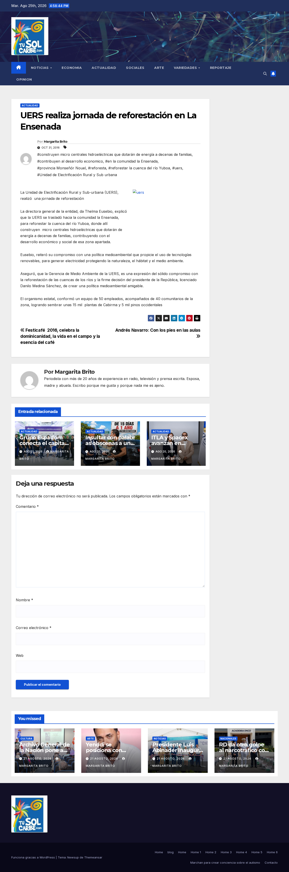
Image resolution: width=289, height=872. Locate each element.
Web (19, 655)
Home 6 (272, 852)
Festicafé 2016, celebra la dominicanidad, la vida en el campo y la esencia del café (60, 336)
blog (171, 852)
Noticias (40, 68)
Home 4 (241, 852)
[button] (265, 73)
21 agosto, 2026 (37, 758)
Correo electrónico (33, 627)
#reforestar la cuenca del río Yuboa (139, 168)
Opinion (24, 79)
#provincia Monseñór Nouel (61, 168)
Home (159, 852)
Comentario (27, 506)
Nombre (24, 600)
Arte (159, 68)
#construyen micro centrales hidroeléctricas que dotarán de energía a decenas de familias (114, 154)
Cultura (26, 738)
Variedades (186, 68)
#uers (177, 168)
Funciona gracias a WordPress (33, 857)
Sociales (135, 68)
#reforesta (97, 168)
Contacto (271, 862)
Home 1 (196, 852)
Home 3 (226, 852)
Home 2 (210, 852)
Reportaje (220, 68)
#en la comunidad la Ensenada (131, 161)
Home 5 (257, 852)
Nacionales (228, 738)
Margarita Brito (56, 142)
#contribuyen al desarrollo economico (70, 161)
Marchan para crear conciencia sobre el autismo (225, 862)
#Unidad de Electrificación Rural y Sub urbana (77, 175)
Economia (72, 68)
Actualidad (104, 68)
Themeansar (93, 857)
